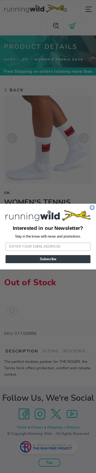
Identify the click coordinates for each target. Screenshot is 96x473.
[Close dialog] (92, 207)
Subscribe (48, 259)
